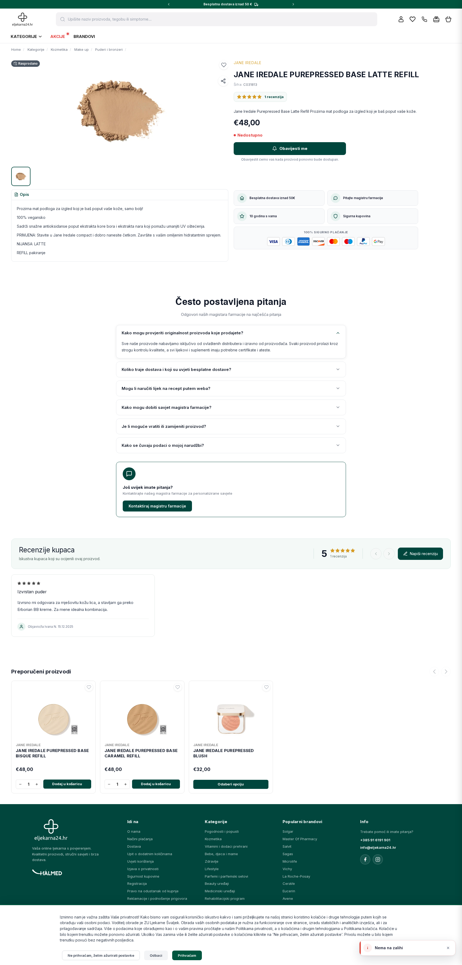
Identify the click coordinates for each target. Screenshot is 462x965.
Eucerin (289, 891)
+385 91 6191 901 (375, 840)
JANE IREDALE (247, 62)
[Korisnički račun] (401, 19)
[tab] (21, 194)
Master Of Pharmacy (300, 839)
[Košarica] (448, 19)
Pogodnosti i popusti (222, 831)
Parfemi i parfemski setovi (226, 876)
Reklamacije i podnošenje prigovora (157, 898)
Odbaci (156, 955)
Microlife (290, 861)
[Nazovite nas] (424, 19)
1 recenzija (274, 97)
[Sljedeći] (446, 671)
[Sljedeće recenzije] (389, 553)
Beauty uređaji (217, 883)
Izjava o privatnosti (143, 869)
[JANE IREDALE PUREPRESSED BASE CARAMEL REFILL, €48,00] (142, 712)
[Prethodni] (434, 671)
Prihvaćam (187, 955)
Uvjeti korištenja (140, 861)
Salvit (287, 846)
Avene (288, 898)
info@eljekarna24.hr (378, 847)
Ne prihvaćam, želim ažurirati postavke (101, 955)
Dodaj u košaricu (67, 784)
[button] (223, 64)
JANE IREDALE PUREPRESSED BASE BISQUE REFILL (52, 753)
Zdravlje (211, 861)
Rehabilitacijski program (225, 898)
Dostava (134, 846)
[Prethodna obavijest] (168, 4)
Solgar (288, 831)
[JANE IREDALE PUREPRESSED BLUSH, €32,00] (231, 712)
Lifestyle (212, 869)
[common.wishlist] (412, 19)
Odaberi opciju (231, 784)
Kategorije (24, 36)
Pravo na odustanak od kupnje (153, 891)
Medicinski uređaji (220, 891)
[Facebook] (365, 859)
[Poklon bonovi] (436, 19)
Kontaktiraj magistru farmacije (157, 506)
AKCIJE (57, 36)
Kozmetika (213, 839)
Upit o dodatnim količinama (149, 854)
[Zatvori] (448, 948)
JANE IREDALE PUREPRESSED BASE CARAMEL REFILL (141, 753)
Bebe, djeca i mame (221, 854)
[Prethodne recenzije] (376, 553)
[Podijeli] (223, 81)
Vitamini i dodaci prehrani (226, 846)
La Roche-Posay (296, 876)
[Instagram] (378, 859)
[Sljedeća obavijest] (293, 4)
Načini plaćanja (140, 839)
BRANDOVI (84, 36)
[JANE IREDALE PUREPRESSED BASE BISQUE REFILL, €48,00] (53, 712)
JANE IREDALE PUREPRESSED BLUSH (223, 753)
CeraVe (289, 883)
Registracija (137, 883)
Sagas (288, 854)
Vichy (287, 869)
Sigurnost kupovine (143, 876)
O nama (133, 831)
